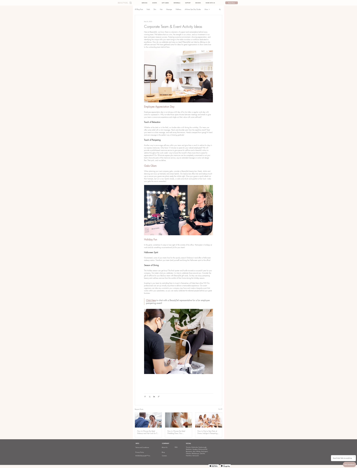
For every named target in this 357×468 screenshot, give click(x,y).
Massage (169, 9)
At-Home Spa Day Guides (193, 9)
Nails (148, 9)
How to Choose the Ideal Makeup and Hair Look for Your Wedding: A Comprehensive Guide (148, 432)
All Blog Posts (139, 9)
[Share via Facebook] (145, 396)
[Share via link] (159, 396)
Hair (161, 9)
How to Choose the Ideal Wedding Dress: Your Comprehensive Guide (176, 432)
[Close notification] (354, 457)
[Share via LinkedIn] (154, 396)
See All (220, 409)
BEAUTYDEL (123, 3)
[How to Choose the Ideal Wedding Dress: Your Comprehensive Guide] (178, 420)
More (206, 9)
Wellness (178, 9)
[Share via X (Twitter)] (149, 396)
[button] (220, 9)
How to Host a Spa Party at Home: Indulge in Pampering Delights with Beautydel (207, 432)
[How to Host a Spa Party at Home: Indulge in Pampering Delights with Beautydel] (208, 420)
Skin (155, 9)
